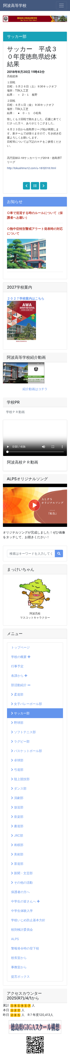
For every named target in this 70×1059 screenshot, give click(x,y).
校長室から (19, 958)
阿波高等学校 (14, 5)
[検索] (59, 553)
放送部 (18, 807)
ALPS (15, 939)
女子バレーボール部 (27, 704)
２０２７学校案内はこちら (25, 298)
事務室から (19, 967)
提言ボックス (20, 976)
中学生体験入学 (22, 911)
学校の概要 (19, 657)
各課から (17, 676)
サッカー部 (21, 713)
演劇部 (18, 798)
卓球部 (18, 760)
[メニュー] (61, 5)
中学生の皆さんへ (24, 901)
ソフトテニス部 (24, 732)
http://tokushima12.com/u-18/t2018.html (31, 168)
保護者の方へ (20, 892)
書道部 (18, 826)
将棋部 (18, 845)
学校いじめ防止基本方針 (28, 920)
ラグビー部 (21, 741)
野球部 (18, 723)
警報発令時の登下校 (25, 948)
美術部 (18, 854)
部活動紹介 (19, 685)
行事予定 (17, 666)
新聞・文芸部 (23, 873)
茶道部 (18, 864)
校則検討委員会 (22, 929)
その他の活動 (23, 882)
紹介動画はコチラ (35, 389)
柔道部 (18, 694)
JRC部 (18, 835)
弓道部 (18, 770)
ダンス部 (19, 788)
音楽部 (18, 817)
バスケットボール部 (27, 751)
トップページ (20, 647)
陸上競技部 (21, 779)
